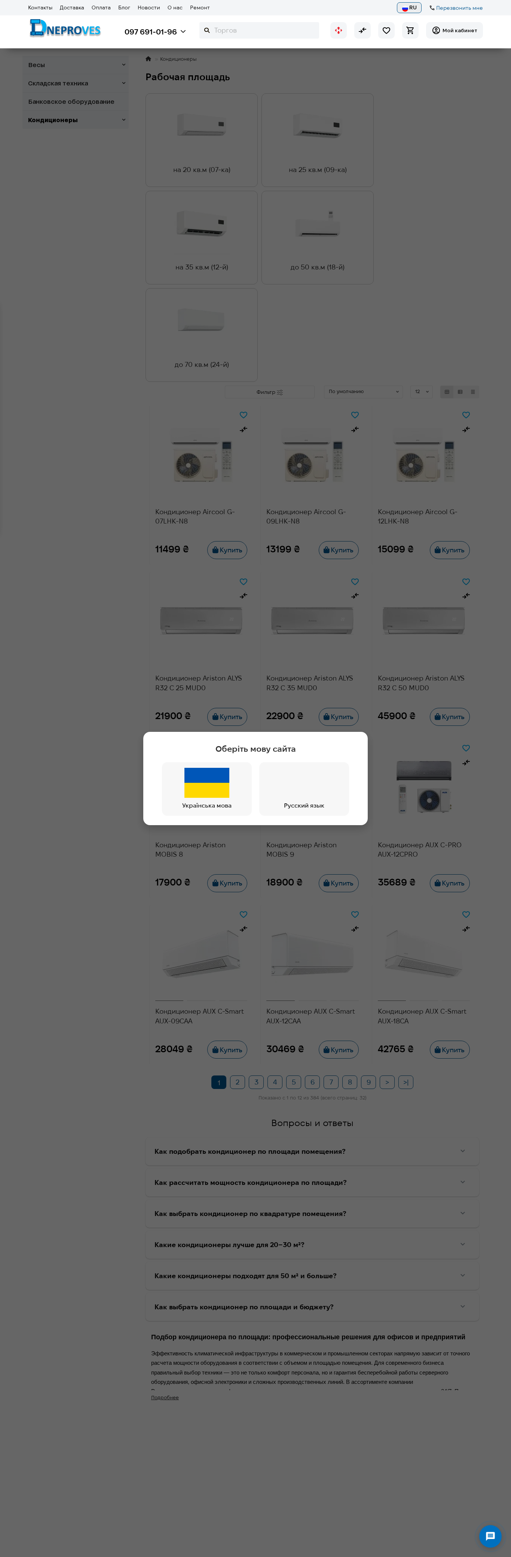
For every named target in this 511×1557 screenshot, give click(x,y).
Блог (124, 7)
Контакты (40, 7)
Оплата (101, 7)
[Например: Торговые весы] (206, 30)
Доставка (72, 7)
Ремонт (200, 7)
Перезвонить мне (459, 8)
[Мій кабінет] (454, 30)
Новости (149, 7)
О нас (175, 7)
